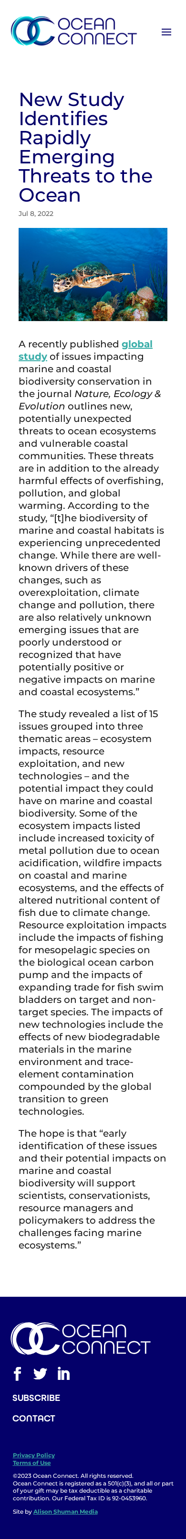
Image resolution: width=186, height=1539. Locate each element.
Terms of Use (32, 1462)
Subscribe (36, 1397)
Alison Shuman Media (65, 1511)
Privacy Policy (34, 1455)
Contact (33, 1418)
